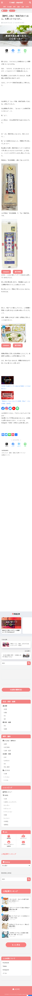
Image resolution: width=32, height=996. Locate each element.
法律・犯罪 (7, 750)
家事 (4, 6)
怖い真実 (7, 767)
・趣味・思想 (11, 453)
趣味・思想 (7, 754)
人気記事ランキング (8, 854)
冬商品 (6, 821)
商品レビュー (8, 792)
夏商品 (6, 824)
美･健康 (9, 6)
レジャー (7, 818)
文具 (5, 799)
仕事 (22, 6)
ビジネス (7, 770)
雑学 (14, 6)
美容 (5, 815)
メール (5, 973)
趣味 (18, 6)
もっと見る (16, 945)
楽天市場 (18, 272)
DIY (5, 757)
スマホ (6, 780)
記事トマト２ (20, 453)
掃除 (5, 712)
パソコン (7, 777)
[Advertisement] (16, 536)
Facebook (6, 962)
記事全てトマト (6, 455)
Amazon (6, 272)
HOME (17, 989)
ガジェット (7, 808)
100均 (27, 6)
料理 (5, 709)
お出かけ (7, 760)
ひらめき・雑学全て (10, 740)
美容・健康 (7, 722)
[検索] (29, 663)
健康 (5, 729)
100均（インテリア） (10, 802)
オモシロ (4, 453)
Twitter (5, 966)
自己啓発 (7, 747)
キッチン (7, 805)
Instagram (6, 969)
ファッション (8, 811)
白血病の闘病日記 (16, 689)
